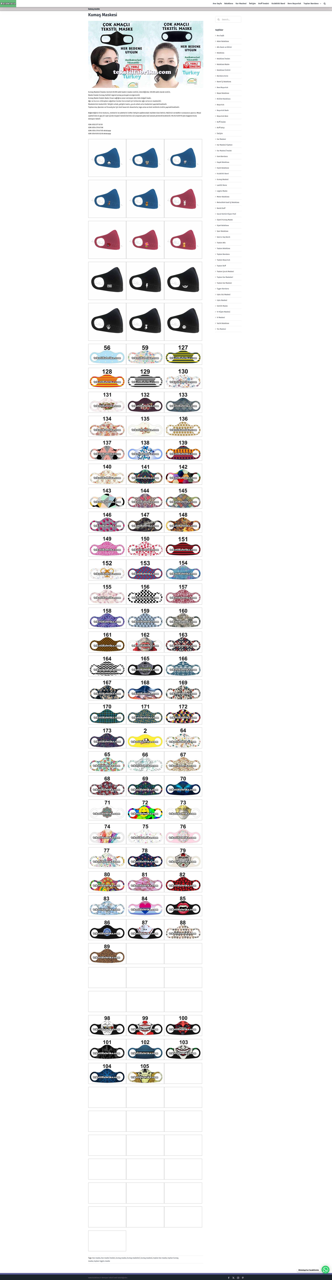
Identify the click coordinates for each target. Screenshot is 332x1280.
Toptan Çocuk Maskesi (225, 271)
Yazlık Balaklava (223, 323)
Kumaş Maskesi (102, 14)
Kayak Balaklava (223, 162)
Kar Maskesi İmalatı (224, 151)
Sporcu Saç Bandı (223, 237)
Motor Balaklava (223, 197)
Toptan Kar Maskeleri (225, 277)
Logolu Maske (222, 191)
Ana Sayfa (220, 36)
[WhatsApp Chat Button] (325, 1270)
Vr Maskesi (221, 317)
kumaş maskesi (146, 1258)
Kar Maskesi (221, 139)
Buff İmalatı (221, 122)
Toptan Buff (221, 266)
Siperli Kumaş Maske (225, 220)
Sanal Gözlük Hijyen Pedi (226, 214)
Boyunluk (220, 105)
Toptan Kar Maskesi (224, 283)
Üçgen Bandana (223, 289)
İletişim (220, 133)
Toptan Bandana (223, 254)
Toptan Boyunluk (223, 260)
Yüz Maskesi (221, 329)
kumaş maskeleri (133, 1258)
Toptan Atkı (221, 243)
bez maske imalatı (108, 1258)
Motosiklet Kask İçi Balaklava (228, 202)
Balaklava (220, 53)
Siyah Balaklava (223, 225)
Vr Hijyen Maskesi (223, 312)
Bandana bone (222, 76)
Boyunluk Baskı (223, 110)
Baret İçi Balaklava (224, 82)
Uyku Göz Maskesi (223, 294)
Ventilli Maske (222, 306)
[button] (325, 3)
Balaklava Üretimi (223, 70)
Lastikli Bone (222, 185)
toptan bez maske (160, 1258)
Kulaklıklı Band (223, 174)
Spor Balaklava (222, 231)
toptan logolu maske (102, 1261)
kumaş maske (121, 1258)
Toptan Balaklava (223, 248)
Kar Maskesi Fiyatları (225, 145)
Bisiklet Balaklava (223, 99)
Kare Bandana (222, 156)
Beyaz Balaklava (223, 93)
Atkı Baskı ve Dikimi (224, 47)
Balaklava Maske (223, 64)
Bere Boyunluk (222, 87)
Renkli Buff (221, 208)
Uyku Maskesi (222, 300)
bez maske (96, 1258)
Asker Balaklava (223, 41)
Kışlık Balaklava (223, 168)
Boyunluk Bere (222, 116)
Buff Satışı (221, 128)
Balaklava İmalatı (223, 59)
